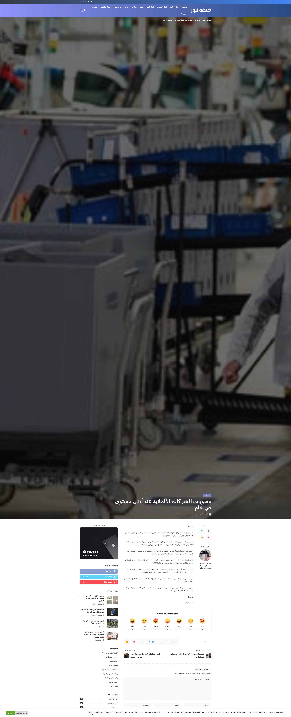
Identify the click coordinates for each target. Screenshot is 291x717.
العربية (206, 514)
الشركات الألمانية (163, 532)
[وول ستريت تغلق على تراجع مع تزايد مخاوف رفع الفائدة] (205, 555)
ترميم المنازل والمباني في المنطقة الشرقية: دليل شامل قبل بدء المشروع (92, 598)
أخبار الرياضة (113, 699)
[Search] (81, 10)
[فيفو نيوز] (201, 10)
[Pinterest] (86, 2)
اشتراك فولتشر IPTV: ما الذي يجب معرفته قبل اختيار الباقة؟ (92, 610)
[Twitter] (88, 2)
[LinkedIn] (81, 2)
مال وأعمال (207, 495)
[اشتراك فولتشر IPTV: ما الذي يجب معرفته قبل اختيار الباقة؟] (112, 612)
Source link (189, 603)
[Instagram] (83, 2)
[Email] (202, 537)
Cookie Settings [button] (21, 713)
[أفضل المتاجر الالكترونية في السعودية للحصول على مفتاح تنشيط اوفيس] (112, 636)
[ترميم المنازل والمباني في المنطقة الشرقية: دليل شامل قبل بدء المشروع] (112, 600)
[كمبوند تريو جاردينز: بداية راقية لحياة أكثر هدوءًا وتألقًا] (112, 623)
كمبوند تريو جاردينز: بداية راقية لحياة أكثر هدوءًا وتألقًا (93, 622)
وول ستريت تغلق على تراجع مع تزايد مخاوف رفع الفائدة (205, 565)
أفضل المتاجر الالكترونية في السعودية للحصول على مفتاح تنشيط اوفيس (94, 634)
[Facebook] (91, 2)
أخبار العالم (114, 708)
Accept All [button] (10, 713)
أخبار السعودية (113, 703)
